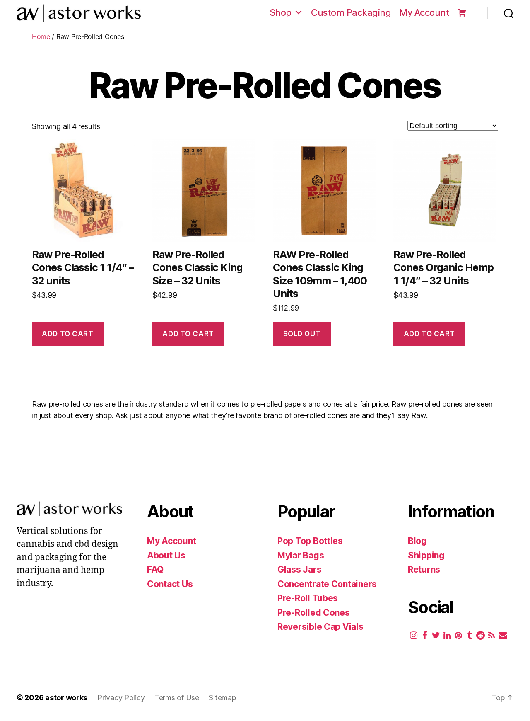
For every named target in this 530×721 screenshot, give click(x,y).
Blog (417, 541)
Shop (281, 12)
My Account (424, 12)
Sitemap (222, 697)
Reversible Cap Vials (320, 626)
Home (41, 36)
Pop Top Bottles (310, 541)
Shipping (426, 555)
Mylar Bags (300, 555)
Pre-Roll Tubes (307, 598)
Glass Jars (299, 569)
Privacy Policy (122, 697)
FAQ (155, 569)
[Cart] (462, 12)
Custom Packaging (351, 12)
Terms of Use (177, 697)
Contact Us (170, 584)
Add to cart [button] (67, 334)
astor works (66, 697)
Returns (424, 569)
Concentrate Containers (327, 584)
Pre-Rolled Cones (313, 612)
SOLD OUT (302, 334)
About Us (166, 555)
